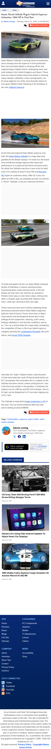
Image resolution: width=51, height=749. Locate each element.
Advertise (6, 656)
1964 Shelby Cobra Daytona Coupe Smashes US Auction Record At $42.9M (25, 574)
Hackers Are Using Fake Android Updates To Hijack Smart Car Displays (23, 535)
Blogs (4, 634)
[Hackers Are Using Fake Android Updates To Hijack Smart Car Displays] (25, 517)
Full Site (5, 637)
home (4, 10)
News (15, 10)
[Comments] (25, 25)
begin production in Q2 (35, 401)
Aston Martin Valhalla (18, 156)
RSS (8, 693)
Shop (24, 656)
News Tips (6, 660)
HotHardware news (38, 447)
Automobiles (12, 419)
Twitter (9, 683)
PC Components (29, 623)
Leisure (25, 637)
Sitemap (5, 641)
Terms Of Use (25, 747)
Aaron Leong (20, 428)
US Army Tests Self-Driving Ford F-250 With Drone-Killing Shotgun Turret (23, 495)
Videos (25, 641)
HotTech (5, 671)
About (4, 653)
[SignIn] (4, 3)
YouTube (10, 690)
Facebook (10, 686)
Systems (26, 627)
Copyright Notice (41, 744)
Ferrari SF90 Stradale (20, 335)
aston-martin (33, 419)
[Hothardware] (25, 4)
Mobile (25, 630)
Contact (5, 664)
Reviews (5, 627)
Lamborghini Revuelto (30, 332)
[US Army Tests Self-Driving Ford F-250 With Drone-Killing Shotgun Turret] (25, 478)
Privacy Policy (8, 667)
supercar (23, 419)
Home (4, 623)
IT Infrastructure (29, 634)
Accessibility (27, 653)
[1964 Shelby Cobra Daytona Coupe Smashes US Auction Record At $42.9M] (25, 556)
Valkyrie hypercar (16, 87)
